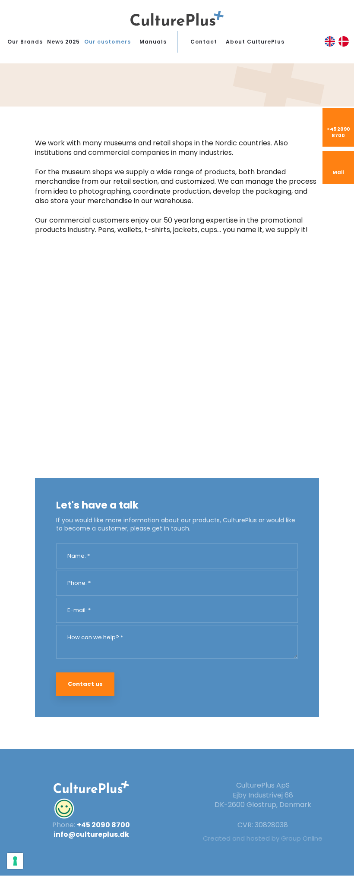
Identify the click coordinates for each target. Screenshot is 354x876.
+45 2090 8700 (103, 825)
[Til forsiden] (177, 18)
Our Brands (25, 41)
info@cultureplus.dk (91, 834)
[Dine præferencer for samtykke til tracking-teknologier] (15, 861)
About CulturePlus (255, 41)
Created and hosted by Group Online (262, 838)
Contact (203, 41)
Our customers (107, 41)
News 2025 (63, 41)
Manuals (153, 41)
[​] (91, 808)
